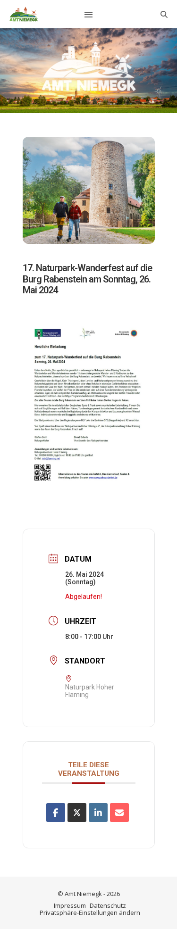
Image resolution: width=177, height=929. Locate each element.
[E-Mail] (119, 812)
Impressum (70, 905)
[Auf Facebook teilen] (55, 812)
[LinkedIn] (98, 812)
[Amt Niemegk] (23, 14)
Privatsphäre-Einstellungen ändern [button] (90, 912)
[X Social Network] (76, 812)
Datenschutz (108, 905)
